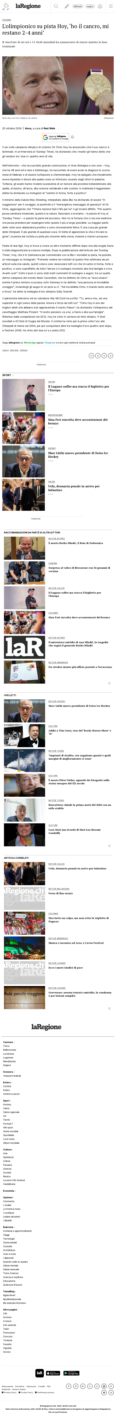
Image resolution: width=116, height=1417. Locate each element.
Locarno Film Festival (14, 1180)
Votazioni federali (12, 1075)
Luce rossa (8, 1139)
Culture (7, 1149)
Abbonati (78, 6)
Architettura (9, 1250)
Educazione (9, 1281)
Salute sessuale (11, 1269)
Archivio (7, 1317)
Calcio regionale (11, 1112)
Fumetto (7, 1344)
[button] (68, 1386)
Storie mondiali (10, 1131)
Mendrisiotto (9, 1061)
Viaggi (6, 1234)
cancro (5, 350)
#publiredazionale (12, 1299)
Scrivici (6, 1351)
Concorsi (7, 1336)
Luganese (8, 1057)
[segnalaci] (67, 6)
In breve (7, 1321)
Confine (7, 1086)
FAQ (49, 1386)
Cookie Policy (26, 1392)
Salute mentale (10, 1265)
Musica (6, 1176)
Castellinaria (9, 1184)
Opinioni (8, 1197)
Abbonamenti (7, 1386)
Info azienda (9, 1325)
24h (5, 1313)
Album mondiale (11, 1142)
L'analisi (7, 1205)
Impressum (31, 1386)
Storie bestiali (10, 1242)
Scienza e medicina (13, 1277)
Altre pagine (10, 1309)
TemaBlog (9, 1291)
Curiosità (7, 1246)
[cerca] (56, 6)
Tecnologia (9, 1238)
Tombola (7, 1340)
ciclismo (23, 350)
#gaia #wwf (9, 1295)
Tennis (6, 1119)
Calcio (6, 1108)
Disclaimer (19, 1386)
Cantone (8, 1042)
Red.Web (49, 128)
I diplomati (8, 1257)
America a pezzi (11, 1093)
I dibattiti (7, 1220)
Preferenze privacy (45, 1392)
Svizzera (8, 1071)
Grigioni (7, 1065)
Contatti (41, 1386)
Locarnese (8, 1053)
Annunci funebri (19, 1389)
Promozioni (9, 1332)
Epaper (90, 6)
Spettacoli (8, 1157)
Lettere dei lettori (11, 1216)
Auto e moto (9, 1254)
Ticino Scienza (10, 1273)
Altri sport (8, 1127)
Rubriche (8, 1227)
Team (6, 1328)
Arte (5, 1153)
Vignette (7, 1348)
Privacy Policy (10, 1392)
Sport (6, 1100)
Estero (7, 1082)
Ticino (6, 1046)
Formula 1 (8, 1123)
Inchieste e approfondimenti (17, 1231)
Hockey (7, 1104)
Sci (4, 1115)
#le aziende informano (14, 1303)
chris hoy (14, 350)
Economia (9, 1190)
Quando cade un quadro (15, 1261)
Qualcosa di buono (12, 1284)
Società (7, 1172)
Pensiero (7, 1165)
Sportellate (8, 1135)
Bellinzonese (9, 1049)
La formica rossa (11, 1208)
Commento (8, 1201)
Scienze (7, 1168)
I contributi (8, 1212)
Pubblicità (6, 1389)
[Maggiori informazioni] (72, 137)
